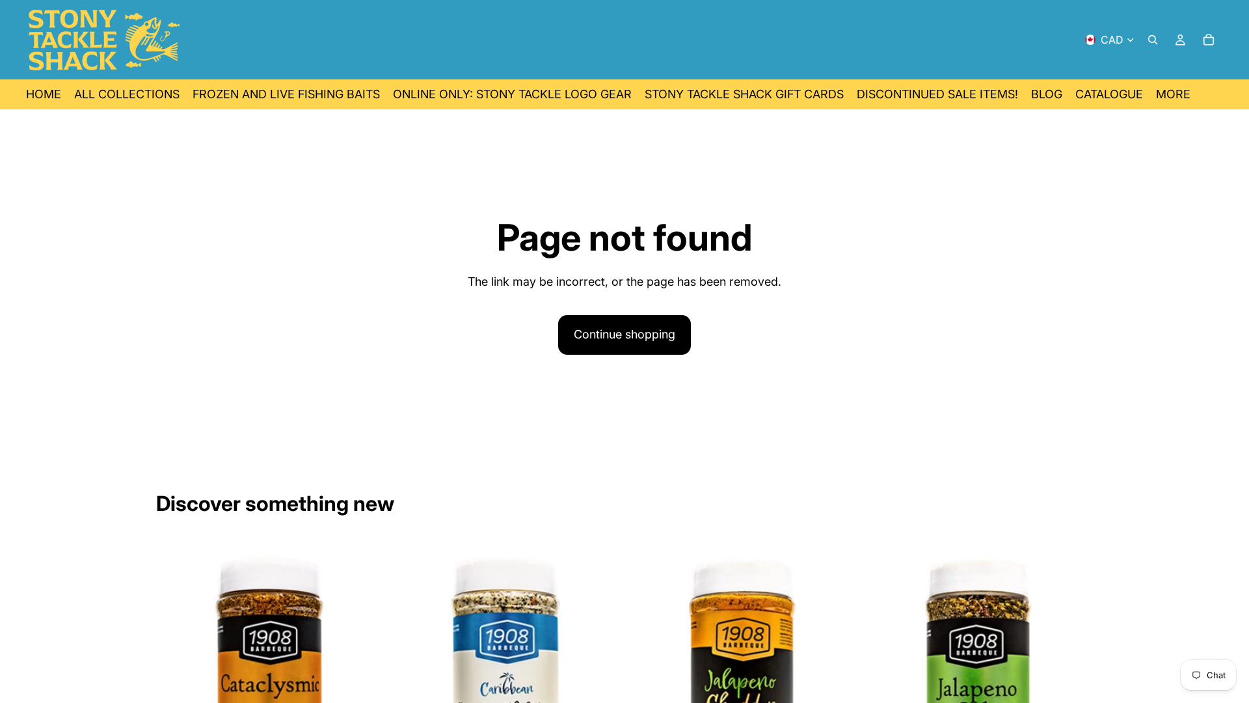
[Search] (1152, 39)
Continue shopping (624, 334)
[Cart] (1208, 39)
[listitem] (1173, 94)
